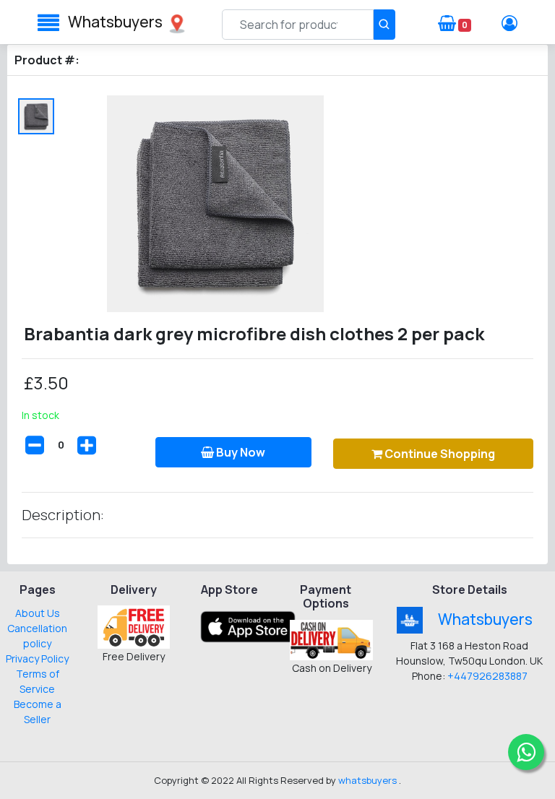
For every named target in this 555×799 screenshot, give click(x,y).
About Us (37, 613)
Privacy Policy (37, 658)
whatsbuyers (115, 22)
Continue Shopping (438, 454)
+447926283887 (487, 676)
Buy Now (239, 452)
